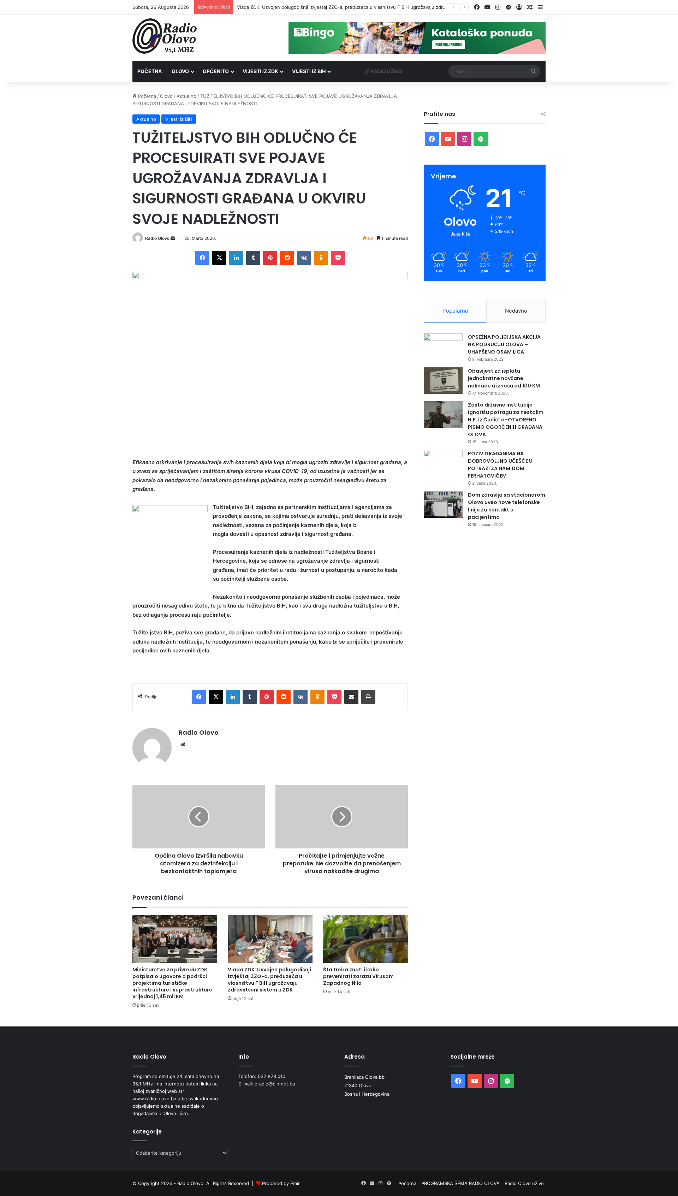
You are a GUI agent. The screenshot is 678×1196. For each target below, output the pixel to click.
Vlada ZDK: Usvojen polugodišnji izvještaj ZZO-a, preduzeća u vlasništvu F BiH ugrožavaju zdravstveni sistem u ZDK (364, 7)
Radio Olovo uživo (524, 1183)
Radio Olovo (157, 238)
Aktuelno (186, 96)
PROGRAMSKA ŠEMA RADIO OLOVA (460, 1183)
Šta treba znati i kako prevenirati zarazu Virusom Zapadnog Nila (358, 976)
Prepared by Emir (281, 1183)
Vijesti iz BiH (309, 71)
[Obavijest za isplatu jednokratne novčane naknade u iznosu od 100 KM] (443, 380)
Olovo (180, 71)
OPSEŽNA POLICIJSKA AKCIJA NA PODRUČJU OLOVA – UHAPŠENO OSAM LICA (504, 344)
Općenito (216, 71)
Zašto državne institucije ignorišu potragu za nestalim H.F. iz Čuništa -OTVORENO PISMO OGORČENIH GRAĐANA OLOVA (505, 419)
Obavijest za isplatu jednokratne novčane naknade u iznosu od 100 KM (504, 378)
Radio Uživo (385, 71)
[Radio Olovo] (164, 36)
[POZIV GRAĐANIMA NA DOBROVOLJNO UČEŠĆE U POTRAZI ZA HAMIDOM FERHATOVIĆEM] (443, 463)
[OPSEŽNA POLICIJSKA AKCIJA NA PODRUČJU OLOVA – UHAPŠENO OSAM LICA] (443, 346)
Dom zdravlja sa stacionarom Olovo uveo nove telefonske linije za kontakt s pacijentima (506, 506)
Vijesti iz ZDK (260, 71)
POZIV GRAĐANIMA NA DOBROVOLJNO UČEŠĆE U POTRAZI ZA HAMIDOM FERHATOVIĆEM (500, 464)
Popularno (455, 310)
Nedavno (516, 310)
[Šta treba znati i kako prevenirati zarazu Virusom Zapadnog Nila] (365, 939)
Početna (149, 71)
